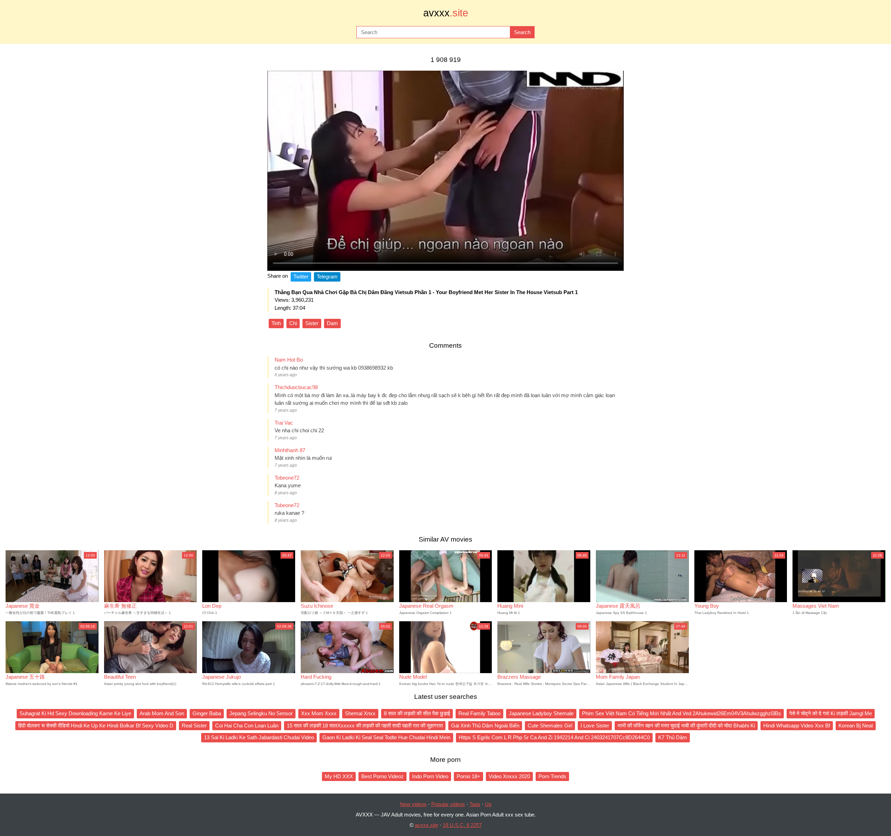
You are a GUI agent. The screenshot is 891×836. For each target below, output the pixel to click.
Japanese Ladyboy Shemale (541, 713)
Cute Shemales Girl (550, 725)
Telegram (327, 276)
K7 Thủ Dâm (672, 737)
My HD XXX (339, 776)
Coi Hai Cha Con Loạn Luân (246, 725)
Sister (311, 323)
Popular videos (448, 804)
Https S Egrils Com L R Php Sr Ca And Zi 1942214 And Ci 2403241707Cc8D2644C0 (554, 737)
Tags (475, 804)
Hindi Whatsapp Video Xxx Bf (796, 725)
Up (488, 804)
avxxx (445, 12)
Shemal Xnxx (360, 713)
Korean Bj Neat (855, 725)
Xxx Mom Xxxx (319, 713)
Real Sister (194, 725)
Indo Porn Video (430, 776)
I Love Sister (595, 725)
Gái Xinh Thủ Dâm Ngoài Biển (485, 725)
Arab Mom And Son (162, 713)
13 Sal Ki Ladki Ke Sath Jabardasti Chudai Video (259, 737)
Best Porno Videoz (382, 776)
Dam (332, 323)
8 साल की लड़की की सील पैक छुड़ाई (417, 713)
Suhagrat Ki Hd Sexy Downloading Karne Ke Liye (75, 713)
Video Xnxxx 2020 (509, 776)
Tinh (276, 323)
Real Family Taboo (479, 713)
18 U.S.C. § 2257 (462, 825)
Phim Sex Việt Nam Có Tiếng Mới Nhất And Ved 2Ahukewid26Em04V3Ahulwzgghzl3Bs (681, 713)
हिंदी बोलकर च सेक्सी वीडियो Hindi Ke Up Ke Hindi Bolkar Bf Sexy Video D (95, 725)
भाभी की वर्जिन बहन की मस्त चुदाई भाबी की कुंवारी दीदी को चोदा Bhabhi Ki (686, 725)
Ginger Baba (206, 713)
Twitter (300, 276)
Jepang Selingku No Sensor (261, 713)
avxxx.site (426, 825)
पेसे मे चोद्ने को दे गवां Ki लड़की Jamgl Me (830, 713)
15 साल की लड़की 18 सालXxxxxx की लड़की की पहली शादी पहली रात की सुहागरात (365, 725)
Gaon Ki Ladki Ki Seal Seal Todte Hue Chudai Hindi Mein (386, 737)
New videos (413, 804)
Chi (293, 323)
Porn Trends (552, 776)
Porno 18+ (468, 776)
